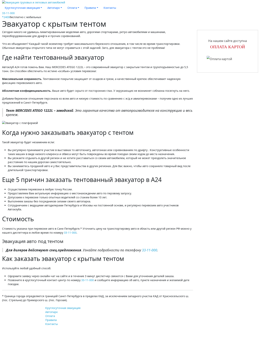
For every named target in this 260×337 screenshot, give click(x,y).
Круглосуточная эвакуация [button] (22, 8)
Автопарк (51, 312)
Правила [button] (90, 8)
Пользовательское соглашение (214, 324)
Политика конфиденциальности (215, 330)
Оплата (50, 316)
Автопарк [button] (53, 8)
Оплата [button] (72, 8)
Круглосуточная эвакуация (63, 308)
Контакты (110, 8)
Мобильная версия (18, 324)
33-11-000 (8, 13)
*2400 (6, 17)
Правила (51, 320)
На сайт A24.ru (19, 311)
